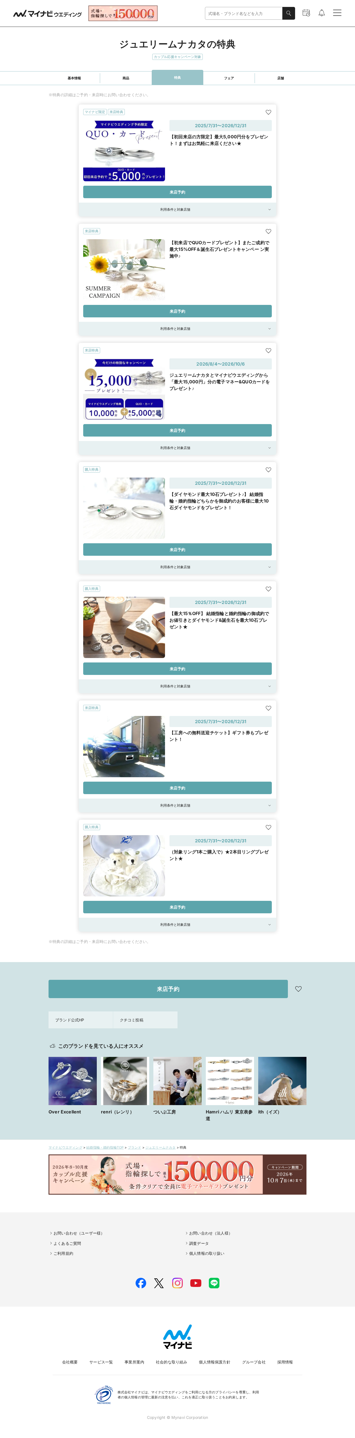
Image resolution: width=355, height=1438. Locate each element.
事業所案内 (134, 1362)
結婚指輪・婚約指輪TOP (105, 1147)
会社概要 (70, 1362)
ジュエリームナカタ (160, 1147)
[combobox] (243, 13)
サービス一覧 (101, 1362)
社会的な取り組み (171, 1362)
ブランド (134, 1147)
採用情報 (285, 1362)
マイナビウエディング (65, 1147)
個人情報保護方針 (214, 1362)
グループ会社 (254, 1362)
